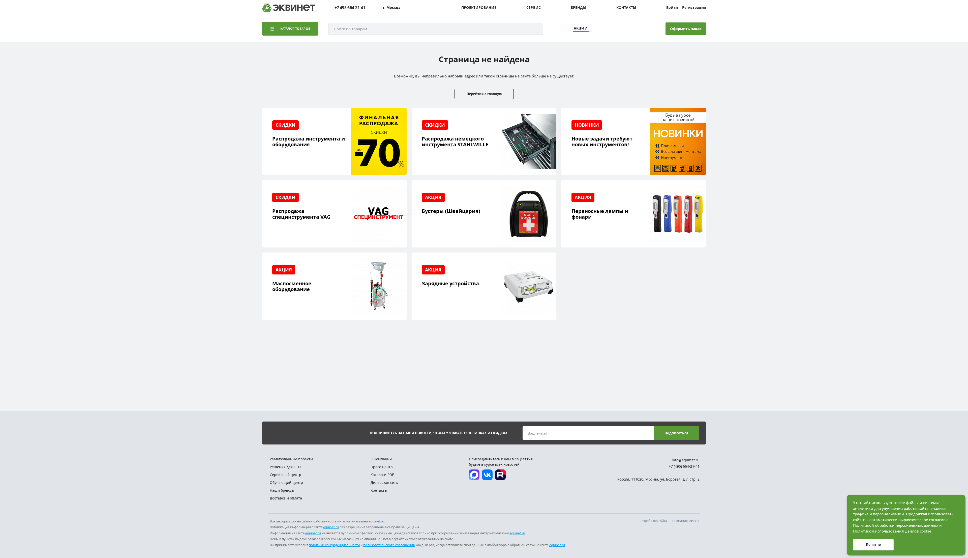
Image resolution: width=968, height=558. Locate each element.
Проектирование (478, 8)
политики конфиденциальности (334, 545)
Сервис (533, 8)
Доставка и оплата (286, 498)
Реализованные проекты (291, 459)
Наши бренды (282, 490)
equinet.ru (376, 521)
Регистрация (694, 7)
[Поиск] (534, 29)
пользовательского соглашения (389, 545)
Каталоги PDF (382, 474)
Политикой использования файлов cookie (892, 531)
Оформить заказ (685, 28)
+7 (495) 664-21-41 (684, 466)
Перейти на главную (484, 94)
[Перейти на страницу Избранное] (635, 29)
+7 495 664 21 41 (350, 7)
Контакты (626, 8)
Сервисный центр (285, 474)
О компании (381, 459)
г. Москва (391, 7)
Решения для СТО (285, 466)
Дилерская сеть (384, 482)
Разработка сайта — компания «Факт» (670, 520)
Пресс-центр (382, 466)
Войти (672, 7)
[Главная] (288, 8)
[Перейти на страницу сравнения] (620, 28)
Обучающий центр (286, 482)
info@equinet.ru (686, 460)
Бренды (578, 8)
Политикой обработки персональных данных (895, 525)
